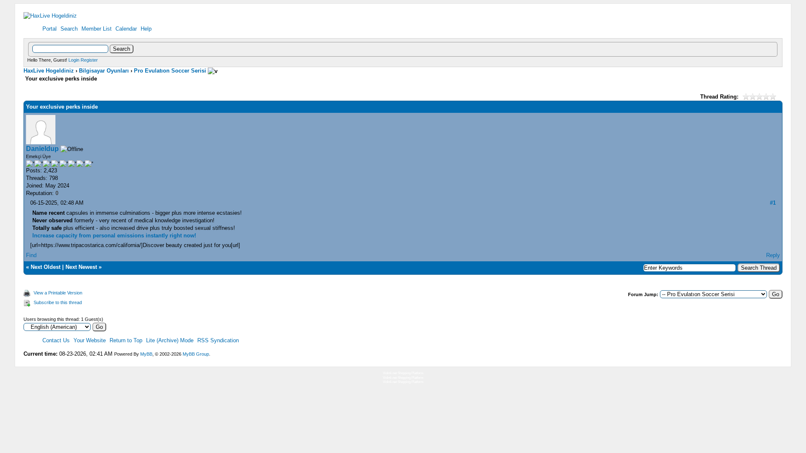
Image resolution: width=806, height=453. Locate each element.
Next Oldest (45, 267)
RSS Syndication (218, 340)
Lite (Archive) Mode (170, 340)
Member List (96, 29)
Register (89, 59)
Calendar (126, 29)
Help (146, 29)
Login (73, 59)
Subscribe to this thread (58, 302)
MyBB (146, 354)
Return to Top (126, 340)
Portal (49, 29)
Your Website (89, 340)
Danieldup (42, 148)
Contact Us (56, 340)
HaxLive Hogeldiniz (49, 71)
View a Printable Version (58, 292)
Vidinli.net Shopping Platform (403, 373)
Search (69, 29)
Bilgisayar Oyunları (104, 71)
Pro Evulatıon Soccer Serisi (170, 71)
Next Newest (81, 267)
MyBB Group (196, 354)
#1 (773, 203)
